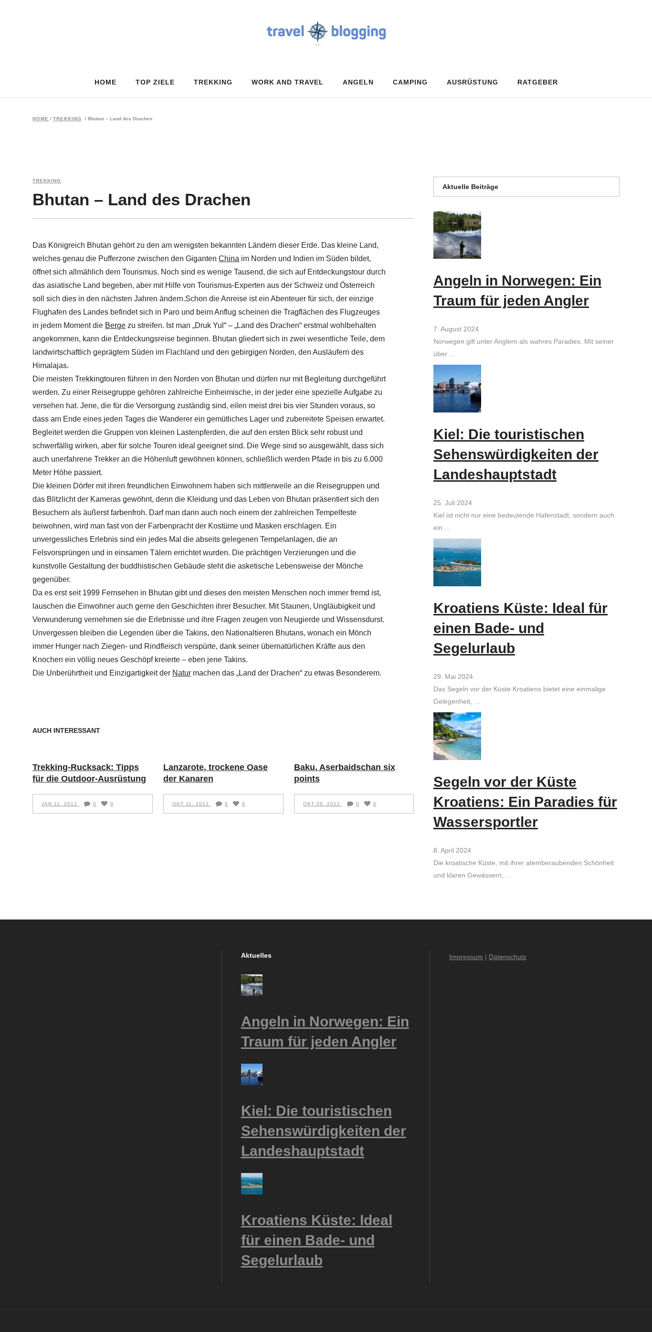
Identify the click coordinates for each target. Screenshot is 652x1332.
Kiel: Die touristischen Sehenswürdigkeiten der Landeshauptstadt (516, 454)
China (229, 258)
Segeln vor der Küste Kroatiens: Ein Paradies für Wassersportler (525, 802)
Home (40, 118)
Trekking (67, 118)
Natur (181, 673)
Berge (115, 325)
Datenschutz (507, 957)
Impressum (466, 957)
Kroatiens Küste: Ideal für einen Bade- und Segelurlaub (520, 628)
